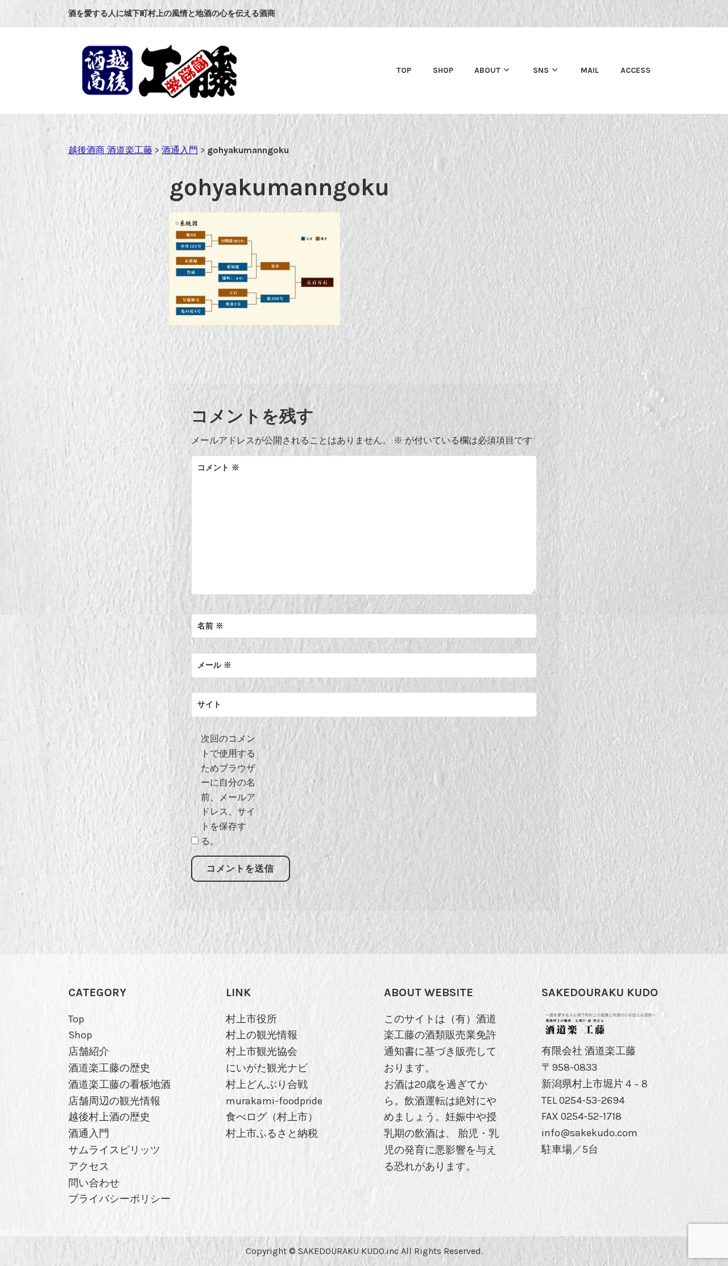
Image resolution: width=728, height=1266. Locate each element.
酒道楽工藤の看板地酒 (119, 1084)
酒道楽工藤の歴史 (109, 1068)
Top (403, 70)
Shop (80, 1035)
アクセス (88, 1166)
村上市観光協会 (261, 1051)
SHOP (443, 70)
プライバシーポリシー (119, 1199)
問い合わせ (93, 1183)
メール (214, 665)
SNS (541, 70)
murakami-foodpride (274, 1101)
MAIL (590, 70)
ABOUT (487, 70)
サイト (209, 704)
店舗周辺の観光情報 (114, 1101)
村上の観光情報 (261, 1035)
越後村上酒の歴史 (109, 1117)
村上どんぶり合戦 (267, 1084)
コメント (218, 467)
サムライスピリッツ (114, 1150)
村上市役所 (251, 1019)
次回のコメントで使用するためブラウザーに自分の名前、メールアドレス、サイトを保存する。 (228, 789)
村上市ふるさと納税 (272, 1133)
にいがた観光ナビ (267, 1068)
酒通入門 (88, 1133)
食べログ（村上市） (272, 1117)
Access (636, 70)
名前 (210, 626)
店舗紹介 (88, 1051)
